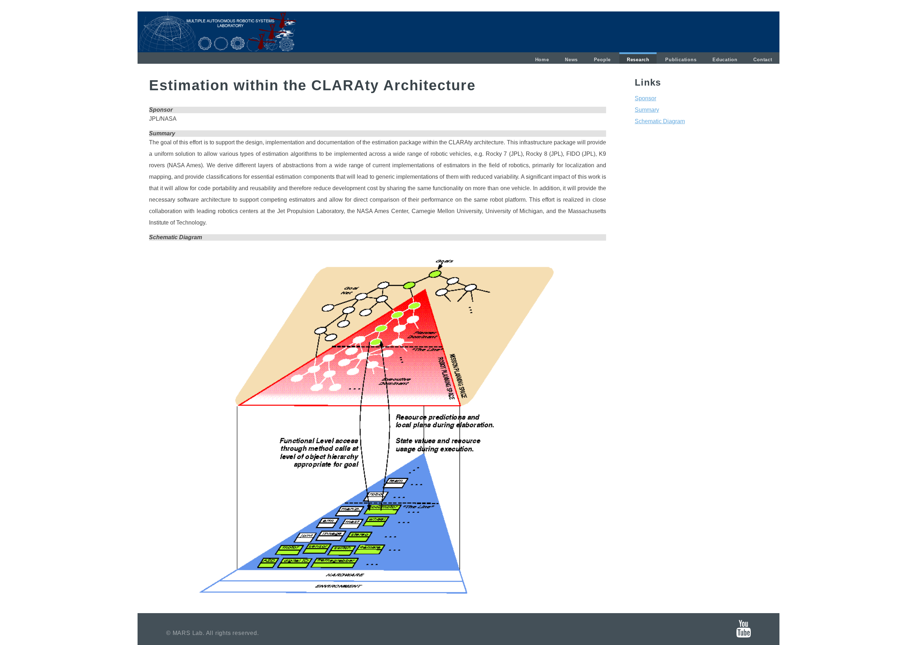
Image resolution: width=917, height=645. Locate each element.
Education (725, 59)
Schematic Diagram (660, 121)
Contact (762, 59)
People (602, 59)
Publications (680, 59)
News (571, 59)
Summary (647, 110)
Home (542, 59)
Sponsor (645, 98)
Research (638, 59)
